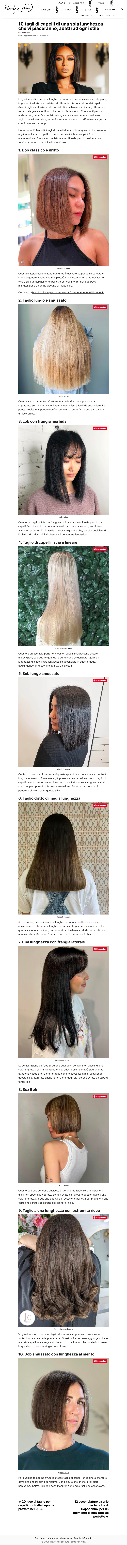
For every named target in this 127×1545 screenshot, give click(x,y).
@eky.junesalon (63, 268)
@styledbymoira (63, 769)
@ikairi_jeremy (63, 1185)
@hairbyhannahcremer (63, 648)
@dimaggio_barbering (63, 1060)
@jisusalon (63, 517)
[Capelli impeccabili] (18, 9)
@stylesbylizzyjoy (63, 396)
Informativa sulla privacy (59, 1538)
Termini (77, 1538)
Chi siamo (40, 1538)
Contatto (87, 1538)
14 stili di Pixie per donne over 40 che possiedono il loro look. (68, 292)
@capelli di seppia (64, 917)
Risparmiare (101, 157)
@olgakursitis (63, 1473)
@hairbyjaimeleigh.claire (63, 1329)
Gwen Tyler (25, 32)
